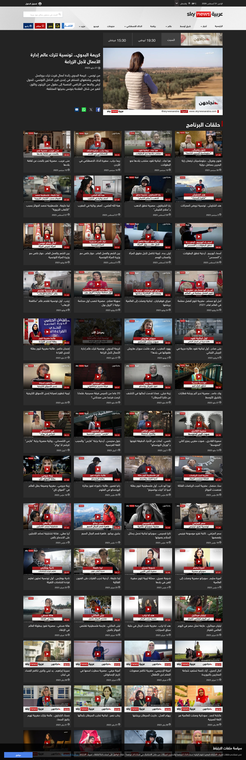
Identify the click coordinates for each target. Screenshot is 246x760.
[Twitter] (91, 109)
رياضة (153, 26)
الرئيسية (219, 26)
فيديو (96, 26)
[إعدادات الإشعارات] (57, 25)
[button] (40, 26)
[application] (163, 81)
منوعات (110, 26)
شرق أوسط (185, 26)
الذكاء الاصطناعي (134, 26)
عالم (170, 26)
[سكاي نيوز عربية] (205, 14)
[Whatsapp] (84, 109)
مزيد (83, 26)
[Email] (77, 109)
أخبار (205, 26)
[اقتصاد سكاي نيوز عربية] (68, 26)
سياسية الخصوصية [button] (70, 754)
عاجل (50, 26)
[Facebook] (98, 109)
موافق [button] (18, 755)
